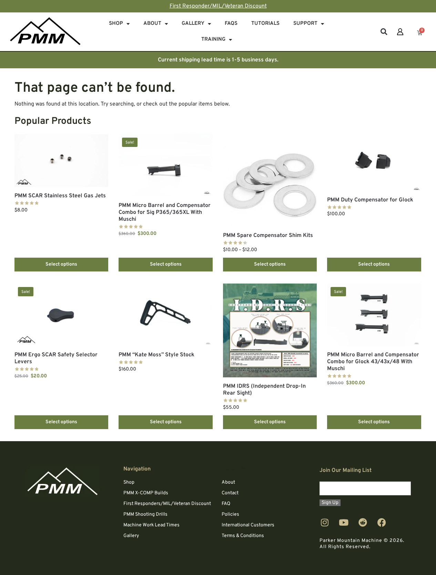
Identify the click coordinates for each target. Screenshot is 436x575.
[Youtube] (343, 522)
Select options (61, 264)
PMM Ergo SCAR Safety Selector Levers (56, 358)
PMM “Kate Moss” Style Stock (156, 354)
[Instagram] (324, 522)
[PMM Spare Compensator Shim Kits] (270, 180)
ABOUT (152, 23)
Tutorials (265, 23)
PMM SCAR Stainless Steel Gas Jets (60, 195)
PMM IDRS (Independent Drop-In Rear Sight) (264, 390)
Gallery (193, 23)
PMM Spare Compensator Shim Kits (268, 235)
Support (305, 23)
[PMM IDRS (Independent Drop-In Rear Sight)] (270, 330)
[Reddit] (362, 522)
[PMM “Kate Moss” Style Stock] (165, 315)
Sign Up (330, 503)
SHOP (116, 23)
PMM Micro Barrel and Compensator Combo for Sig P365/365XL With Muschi (165, 212)
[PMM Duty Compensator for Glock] (374, 162)
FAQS (231, 23)
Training (213, 39)
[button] (384, 32)
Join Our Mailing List (346, 470)
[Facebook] (381, 522)
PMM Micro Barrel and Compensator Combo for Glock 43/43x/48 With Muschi (373, 361)
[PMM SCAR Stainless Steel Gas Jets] (61, 160)
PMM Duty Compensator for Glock (370, 200)
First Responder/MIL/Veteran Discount (218, 6)
